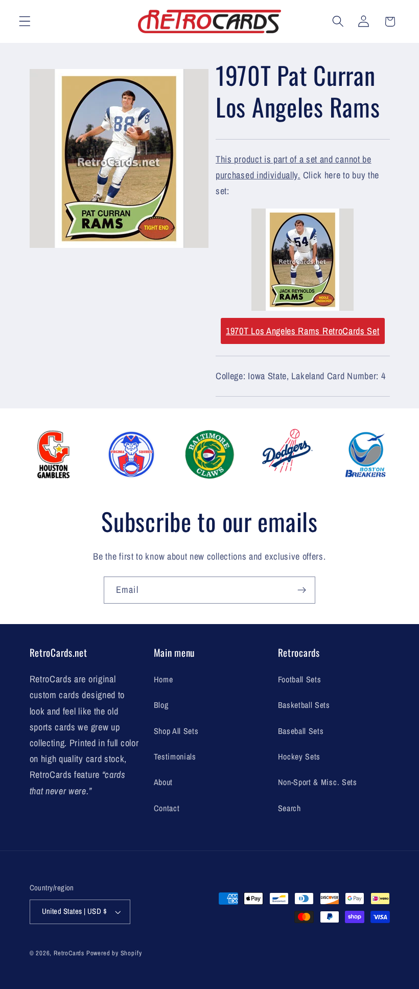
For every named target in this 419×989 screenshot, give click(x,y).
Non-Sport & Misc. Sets (317, 782)
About (163, 782)
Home (163, 679)
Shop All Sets (176, 731)
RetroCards (69, 953)
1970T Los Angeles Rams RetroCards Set (303, 331)
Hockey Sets (299, 756)
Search (289, 808)
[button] (25, 22)
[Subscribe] (302, 590)
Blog (161, 704)
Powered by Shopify (114, 953)
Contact (167, 808)
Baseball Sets (301, 731)
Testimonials (175, 756)
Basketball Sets (304, 704)
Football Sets (299, 679)
